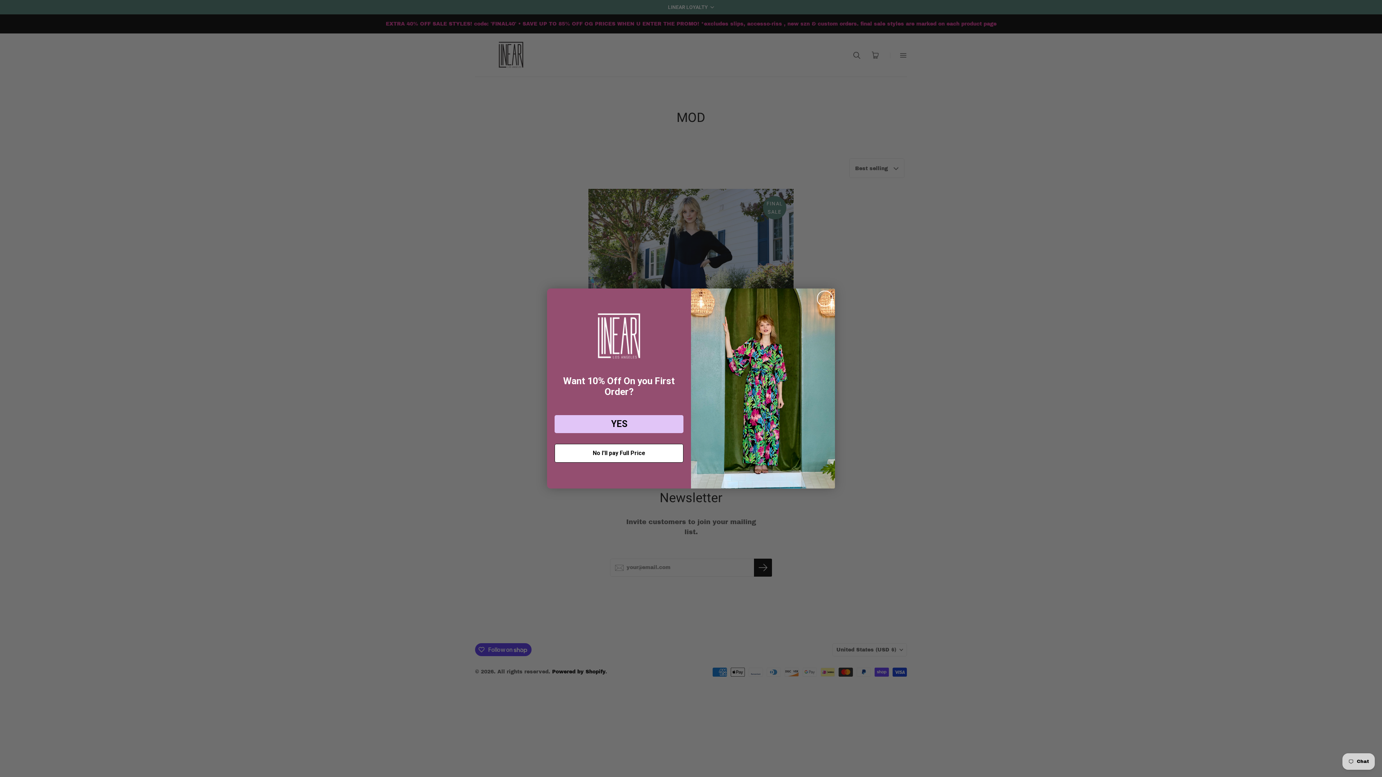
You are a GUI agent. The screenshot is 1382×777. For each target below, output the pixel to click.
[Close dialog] (825, 298)
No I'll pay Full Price (619, 453)
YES (619, 424)
